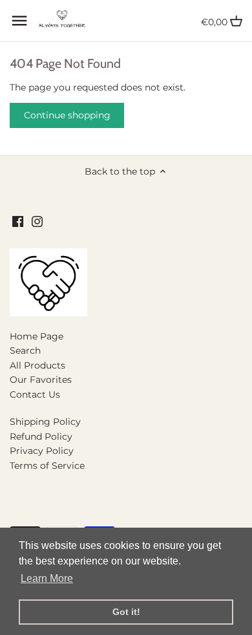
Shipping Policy (45, 421)
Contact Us (35, 394)
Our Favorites (41, 379)
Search (25, 350)
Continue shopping (67, 115)
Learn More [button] (47, 578)
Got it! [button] (126, 612)
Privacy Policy (42, 451)
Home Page (36, 336)
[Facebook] (17, 221)
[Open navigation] (19, 20)
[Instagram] (37, 221)
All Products (37, 365)
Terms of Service (47, 465)
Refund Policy (41, 436)
